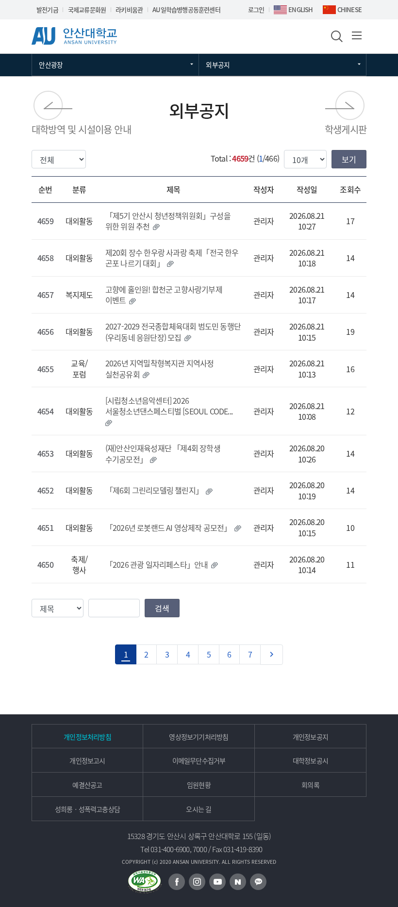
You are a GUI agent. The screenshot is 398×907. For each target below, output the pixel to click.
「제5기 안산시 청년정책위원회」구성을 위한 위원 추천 (168, 221)
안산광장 (51, 64)
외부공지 (218, 64)
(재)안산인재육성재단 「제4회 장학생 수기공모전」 (162, 453)
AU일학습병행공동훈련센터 (186, 9)
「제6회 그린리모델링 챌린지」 (154, 490)
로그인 (256, 9)
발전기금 (47, 9)
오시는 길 (198, 809)
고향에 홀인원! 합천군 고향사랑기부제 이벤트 (163, 294)
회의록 (310, 785)
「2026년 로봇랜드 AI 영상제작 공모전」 (168, 527)
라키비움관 (129, 9)
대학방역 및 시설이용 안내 (81, 129)
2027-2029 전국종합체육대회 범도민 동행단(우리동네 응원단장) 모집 (173, 331)
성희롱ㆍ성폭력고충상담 (87, 809)
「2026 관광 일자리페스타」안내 (156, 564)
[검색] (336, 35)
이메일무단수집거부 (199, 760)
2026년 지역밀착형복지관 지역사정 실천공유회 (159, 368)
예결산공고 (87, 785)
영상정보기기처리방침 (198, 737)
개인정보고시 (87, 760)
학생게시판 (345, 129)
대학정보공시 (310, 760)
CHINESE (349, 9)
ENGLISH (300, 9)
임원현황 (199, 785)
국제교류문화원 (87, 9)
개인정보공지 (310, 737)
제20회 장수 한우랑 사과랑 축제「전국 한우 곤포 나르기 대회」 (172, 258)
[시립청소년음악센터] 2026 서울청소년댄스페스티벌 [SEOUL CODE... (168, 406)
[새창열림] (176, 882)
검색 (162, 608)
